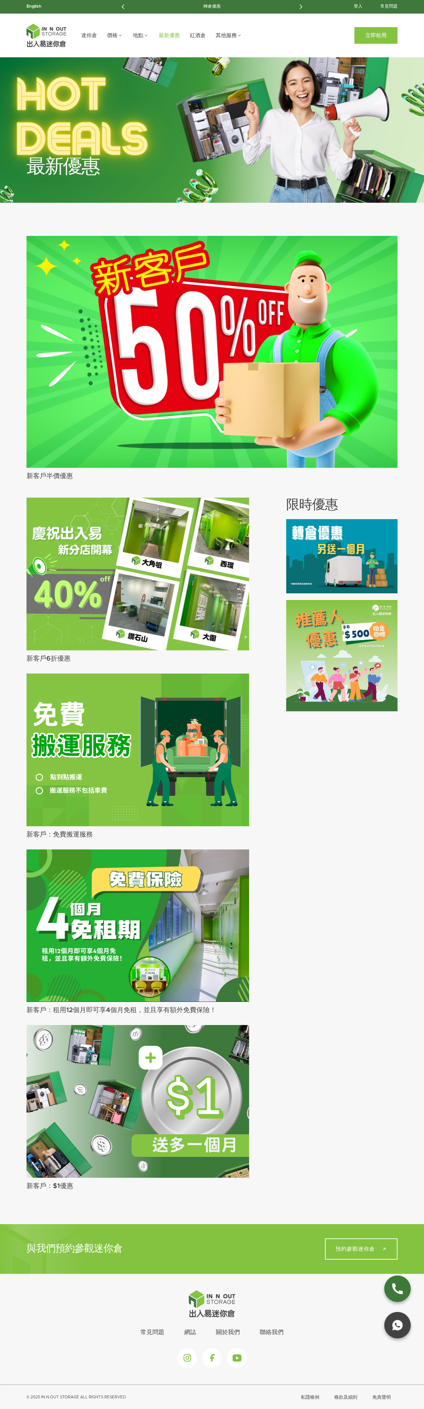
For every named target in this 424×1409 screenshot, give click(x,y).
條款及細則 (345, 1397)
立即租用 (376, 35)
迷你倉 (89, 35)
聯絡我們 (272, 1332)
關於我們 (228, 1332)
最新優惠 (169, 35)
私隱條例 (310, 1397)
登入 (358, 6)
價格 (112, 35)
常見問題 (389, 6)
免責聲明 (381, 1397)
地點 (138, 35)
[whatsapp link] (397, 1325)
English (33, 6)
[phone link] (397, 1288)
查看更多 (207, 352)
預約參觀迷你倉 (355, 1249)
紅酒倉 (198, 35)
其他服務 (226, 35)
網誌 (190, 1332)
